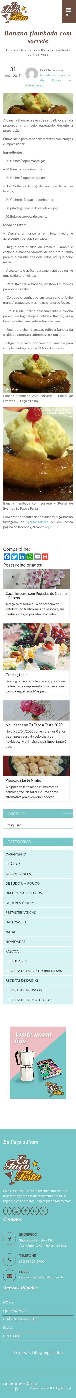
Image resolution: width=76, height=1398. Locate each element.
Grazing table (16, 674)
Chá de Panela (18, 874)
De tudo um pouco (22, 883)
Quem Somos (14, 1311)
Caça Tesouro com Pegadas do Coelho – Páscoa (36, 595)
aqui (48, 527)
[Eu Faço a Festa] (14, 11)
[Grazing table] (36, 646)
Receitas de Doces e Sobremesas (48, 80)
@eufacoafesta (37, 522)
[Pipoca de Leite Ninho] (36, 765)
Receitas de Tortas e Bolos (28, 1000)
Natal (10, 932)
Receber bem (16, 961)
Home (11, 50)
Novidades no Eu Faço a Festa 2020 (33, 724)
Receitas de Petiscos (23, 990)
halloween (15, 922)
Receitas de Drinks (21, 980)
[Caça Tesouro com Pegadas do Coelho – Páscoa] (36, 579)
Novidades (28, 50)
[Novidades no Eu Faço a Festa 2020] (36, 710)
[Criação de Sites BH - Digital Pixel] (16, 1389)
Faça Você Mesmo (21, 903)
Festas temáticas (20, 912)
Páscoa (12, 951)
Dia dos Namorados (23, 893)
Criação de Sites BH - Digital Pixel (50, 1388)
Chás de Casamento (20, 1319)
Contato (11, 1336)
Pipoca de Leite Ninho (23, 780)
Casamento (15, 854)
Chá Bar (12, 864)
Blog (7, 1327)
